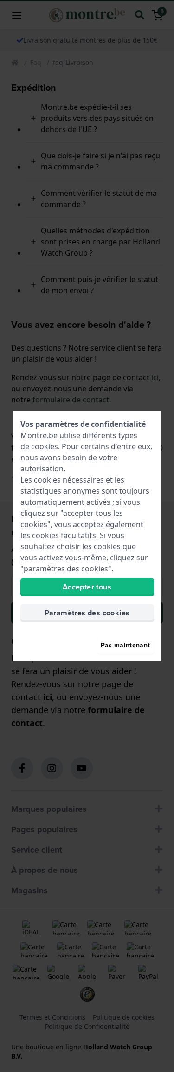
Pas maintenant (125, 645)
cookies (44, 446)
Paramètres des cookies (87, 613)
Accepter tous (87, 587)
